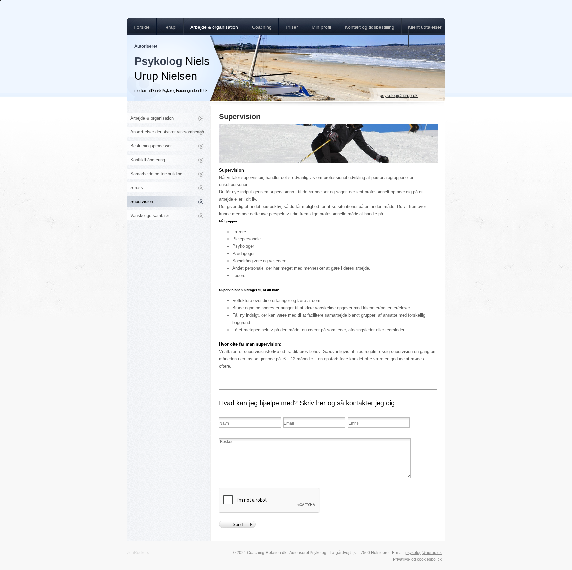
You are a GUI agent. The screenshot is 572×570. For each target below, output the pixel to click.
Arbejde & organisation (214, 27)
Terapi (170, 27)
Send (238, 524)
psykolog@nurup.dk (399, 95)
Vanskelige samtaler (149, 215)
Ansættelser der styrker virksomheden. (167, 132)
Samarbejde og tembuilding (156, 173)
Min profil (321, 27)
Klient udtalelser (425, 27)
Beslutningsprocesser (151, 145)
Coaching (262, 27)
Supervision (141, 201)
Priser (292, 27)
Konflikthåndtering (147, 159)
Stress (136, 187)
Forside (142, 27)
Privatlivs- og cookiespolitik (417, 559)
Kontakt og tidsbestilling (369, 27)
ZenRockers (138, 552)
